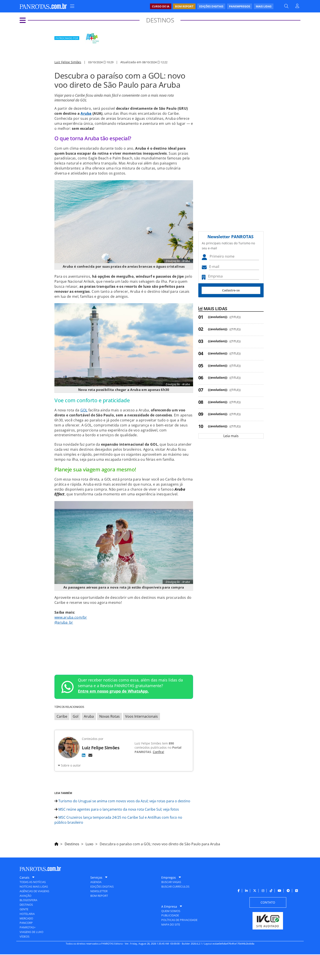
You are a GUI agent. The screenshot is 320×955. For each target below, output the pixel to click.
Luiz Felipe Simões (67, 62)
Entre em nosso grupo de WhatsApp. (113, 691)
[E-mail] (90, 755)
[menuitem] (211, 6)
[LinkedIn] (83, 755)
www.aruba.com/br (70, 617)
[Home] (56, 843)
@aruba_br (63, 622)
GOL (84, 410)
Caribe (62, 716)
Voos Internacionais (141, 716)
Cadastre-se (231, 290)
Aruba (86, 113)
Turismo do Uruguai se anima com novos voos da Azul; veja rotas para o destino (123, 801)
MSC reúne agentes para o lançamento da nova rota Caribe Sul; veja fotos (118, 809)
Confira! (158, 752)
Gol (75, 716)
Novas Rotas (109, 716)
